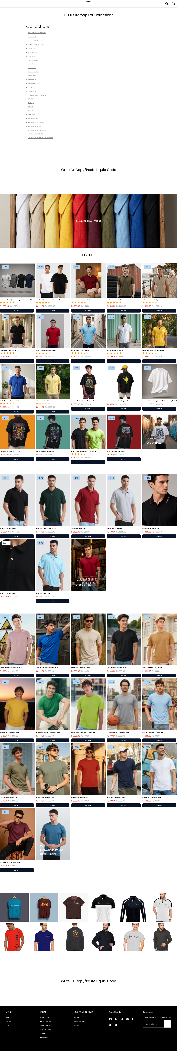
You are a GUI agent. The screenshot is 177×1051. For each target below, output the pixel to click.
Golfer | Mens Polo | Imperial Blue (10, 401)
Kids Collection (32, 52)
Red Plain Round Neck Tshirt (80, 797)
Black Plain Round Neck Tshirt (116, 667)
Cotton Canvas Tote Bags (36, 44)
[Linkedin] (133, 1019)
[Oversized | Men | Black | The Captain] (88, 381)
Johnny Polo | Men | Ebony (8, 593)
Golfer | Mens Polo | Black (8, 350)
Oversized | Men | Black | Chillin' (45, 451)
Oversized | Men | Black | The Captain (82, 401)
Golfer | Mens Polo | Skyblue (80, 350)
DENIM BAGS (32, 48)
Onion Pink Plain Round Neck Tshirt (11, 667)
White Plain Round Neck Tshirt (151, 797)
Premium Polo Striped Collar (151, 528)
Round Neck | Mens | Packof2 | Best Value (48, 300)
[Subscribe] (167, 1024)
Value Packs (31, 114)
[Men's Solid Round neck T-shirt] (53, 834)
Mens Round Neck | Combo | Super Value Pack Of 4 (16, 300)
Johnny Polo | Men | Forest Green (46, 528)
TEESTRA (31, 99)
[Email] (110, 1025)
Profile (76, 1025)
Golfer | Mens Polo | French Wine (81, 300)
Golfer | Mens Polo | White (115, 350)
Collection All (32, 37)
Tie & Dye (31, 103)
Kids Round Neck (33, 60)
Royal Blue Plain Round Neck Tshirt (47, 667)
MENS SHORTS (32, 79)
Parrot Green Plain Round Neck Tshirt (83, 732)
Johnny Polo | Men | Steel (114, 528)
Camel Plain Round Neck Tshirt (152, 667)
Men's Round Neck (33, 72)
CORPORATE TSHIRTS (35, 40)
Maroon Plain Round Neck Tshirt (10, 862)
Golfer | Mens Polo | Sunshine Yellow (47, 401)
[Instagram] (110, 1019)
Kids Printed (31, 56)
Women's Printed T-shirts (36, 122)
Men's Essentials (33, 64)
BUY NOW (17, 310)
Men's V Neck (32, 75)
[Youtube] (127, 1019)
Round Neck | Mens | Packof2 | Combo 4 (83, 451)
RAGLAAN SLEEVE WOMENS (37, 95)
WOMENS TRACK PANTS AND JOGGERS (40, 138)
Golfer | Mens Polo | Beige (150, 300)
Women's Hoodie (33, 118)
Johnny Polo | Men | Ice (43, 593)
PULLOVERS (32, 91)
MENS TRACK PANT (34, 83)
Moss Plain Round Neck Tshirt (45, 797)
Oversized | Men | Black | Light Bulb (117, 401)
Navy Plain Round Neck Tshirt (116, 797)
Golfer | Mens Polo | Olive (114, 300)
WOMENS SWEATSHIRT (35, 134)
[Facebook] (116, 1019)
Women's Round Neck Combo (37, 130)
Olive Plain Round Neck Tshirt (9, 797)
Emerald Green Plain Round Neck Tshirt (48, 732)
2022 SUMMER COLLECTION (37, 33)
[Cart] (173, 3)
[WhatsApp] (116, 1025)
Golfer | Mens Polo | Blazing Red (46, 350)
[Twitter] (122, 1019)
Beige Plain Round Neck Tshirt (80, 667)
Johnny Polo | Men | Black (8, 528)
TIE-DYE (30, 107)
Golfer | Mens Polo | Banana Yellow (153, 350)
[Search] (166, 3)
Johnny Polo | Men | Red (78, 528)
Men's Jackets (32, 68)
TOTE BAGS (31, 110)
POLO (30, 87)
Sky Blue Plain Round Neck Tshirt (152, 732)
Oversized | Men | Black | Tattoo (10, 451)
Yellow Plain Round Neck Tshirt (9, 732)
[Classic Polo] (88, 565)
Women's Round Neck (34, 126)
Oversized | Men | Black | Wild (116, 451)
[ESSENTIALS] (159, 432)
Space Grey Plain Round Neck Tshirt (118, 732)
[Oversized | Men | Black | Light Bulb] (124, 381)
